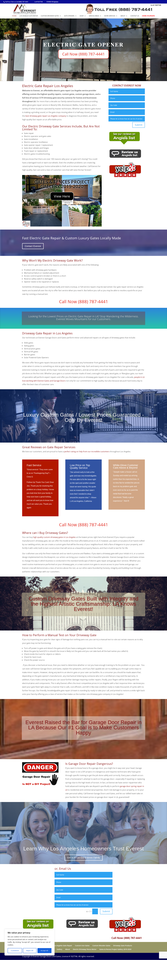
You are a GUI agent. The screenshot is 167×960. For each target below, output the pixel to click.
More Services (109, 16)
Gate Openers (69, 16)
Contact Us (134, 16)
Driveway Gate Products (122, 945)
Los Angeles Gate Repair (28, 16)
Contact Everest (33, 246)
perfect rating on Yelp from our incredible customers (86, 451)
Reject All (29, 950)
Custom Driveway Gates (50, 16)
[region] (30, 942)
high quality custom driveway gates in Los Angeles (54, 537)
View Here (62, 196)
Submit (138, 124)
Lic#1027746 (38, 2)
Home (14, 16)
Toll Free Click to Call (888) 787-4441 (16, 2)
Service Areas (94, 16)
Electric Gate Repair (83, 41)
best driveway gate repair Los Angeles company (45, 116)
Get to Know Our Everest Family (83, 857)
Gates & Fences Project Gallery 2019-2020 (115, 949)
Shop (82, 16)
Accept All (44, 950)
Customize (15, 950)
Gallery (59, 949)
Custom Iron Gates (82, 945)
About (122, 16)
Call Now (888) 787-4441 (83, 50)
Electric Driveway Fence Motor (84, 949)
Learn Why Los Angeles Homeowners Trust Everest (83, 849)
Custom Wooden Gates (101, 945)
